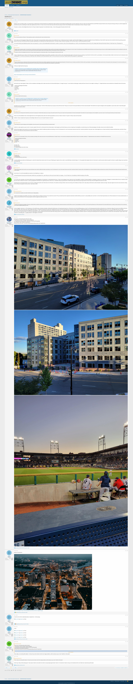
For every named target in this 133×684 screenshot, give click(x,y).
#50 (127, 151)
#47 (127, 109)
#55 (127, 217)
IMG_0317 (17, 632)
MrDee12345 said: (17, 191)
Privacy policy (122, 681)
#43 (127, 45)
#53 (127, 189)
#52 (127, 177)
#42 (127, 33)
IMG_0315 (17, 630)
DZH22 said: (16, 134)
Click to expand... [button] (71, 102)
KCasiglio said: (17, 60)
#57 (127, 615)
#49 (127, 132)
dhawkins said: (17, 153)
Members (18, 5)
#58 (127, 626)
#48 (127, 120)
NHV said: (16, 35)
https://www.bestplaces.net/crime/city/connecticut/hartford (24, 74)
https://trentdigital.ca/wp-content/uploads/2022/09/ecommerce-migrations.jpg (28, 610)
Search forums (11, 7)
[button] (15, 5)
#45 (127, 76)
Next (15, 19)
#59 (127, 641)
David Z (21, 619)
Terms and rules (117, 681)
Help (126, 681)
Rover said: (16, 47)
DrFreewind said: (17, 643)
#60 (127, 656)
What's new (12, 5)
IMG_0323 (17, 637)
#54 (127, 200)
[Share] (125, 22)
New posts (6, 7)
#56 (127, 550)
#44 (127, 58)
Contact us (112, 681)
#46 (127, 92)
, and (19, 214)
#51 (127, 165)
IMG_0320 (17, 634)
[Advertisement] (66, 11)
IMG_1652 (17, 619)
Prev (6, 19)
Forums (6, 5)
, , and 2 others (21, 612)
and (20, 665)
